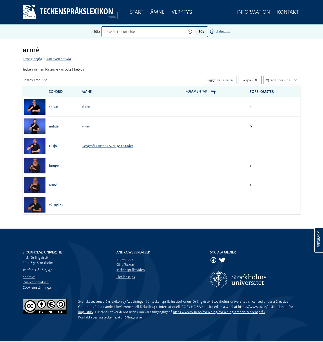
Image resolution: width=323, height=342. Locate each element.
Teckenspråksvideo (130, 269)
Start (136, 11)
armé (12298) (32, 58)
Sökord (56, 91)
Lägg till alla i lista (220, 80)
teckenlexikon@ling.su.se (122, 317)
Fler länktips (125, 277)
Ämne (157, 11)
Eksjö (53, 146)
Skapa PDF (250, 80)
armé (53, 185)
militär (54, 126)
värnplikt (56, 204)
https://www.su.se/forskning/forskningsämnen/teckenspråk (219, 312)
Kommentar (196, 91)
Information (253, 11)
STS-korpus (124, 259)
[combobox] (148, 31)
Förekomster (262, 91)
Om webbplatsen (36, 282)
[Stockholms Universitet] (255, 279)
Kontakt (288, 11)
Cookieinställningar (37, 287)
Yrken (86, 106)
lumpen (55, 165)
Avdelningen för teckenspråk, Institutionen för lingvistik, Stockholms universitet (187, 301)
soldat (53, 106)
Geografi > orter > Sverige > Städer (107, 146)
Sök (201, 31)
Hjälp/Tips (223, 31)
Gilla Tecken (125, 264)
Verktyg (182, 11)
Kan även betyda (58, 58)
